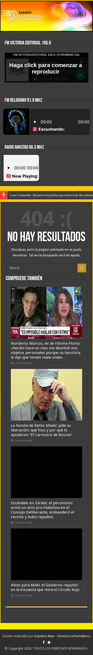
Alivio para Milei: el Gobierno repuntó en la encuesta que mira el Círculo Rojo (45, 587)
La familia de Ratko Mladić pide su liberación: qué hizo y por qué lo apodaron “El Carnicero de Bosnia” (41, 430)
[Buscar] (82, 268)
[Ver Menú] (6, 13)
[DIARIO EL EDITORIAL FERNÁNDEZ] (46, 16)
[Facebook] (43, 642)
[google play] (49, 642)
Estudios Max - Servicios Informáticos (62, 636)
